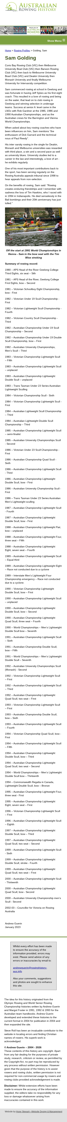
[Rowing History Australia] (29, 12)
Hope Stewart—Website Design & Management (39, 1111)
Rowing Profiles (22, 50)
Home (8, 50)
